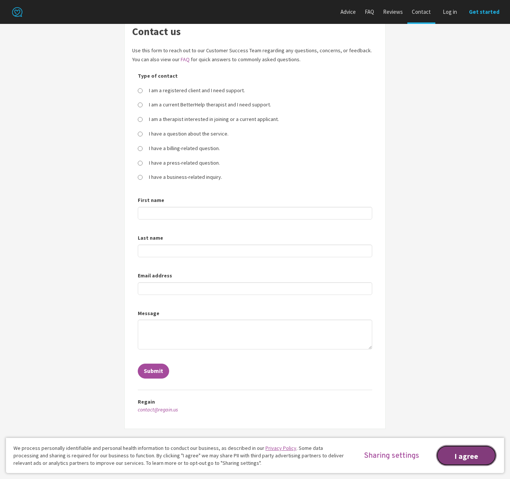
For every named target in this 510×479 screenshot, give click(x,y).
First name (151, 200)
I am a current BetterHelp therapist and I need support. (210, 104)
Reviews (393, 11)
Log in (450, 11)
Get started (484, 11)
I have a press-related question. (184, 162)
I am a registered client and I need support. (197, 90)
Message (148, 313)
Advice (348, 11)
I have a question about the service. (188, 133)
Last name (150, 237)
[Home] (17, 12)
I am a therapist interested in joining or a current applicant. (214, 119)
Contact (421, 11)
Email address (155, 275)
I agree (466, 456)
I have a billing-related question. (184, 148)
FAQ (369, 11)
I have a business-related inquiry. (185, 177)
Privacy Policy (280, 448)
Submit (153, 370)
